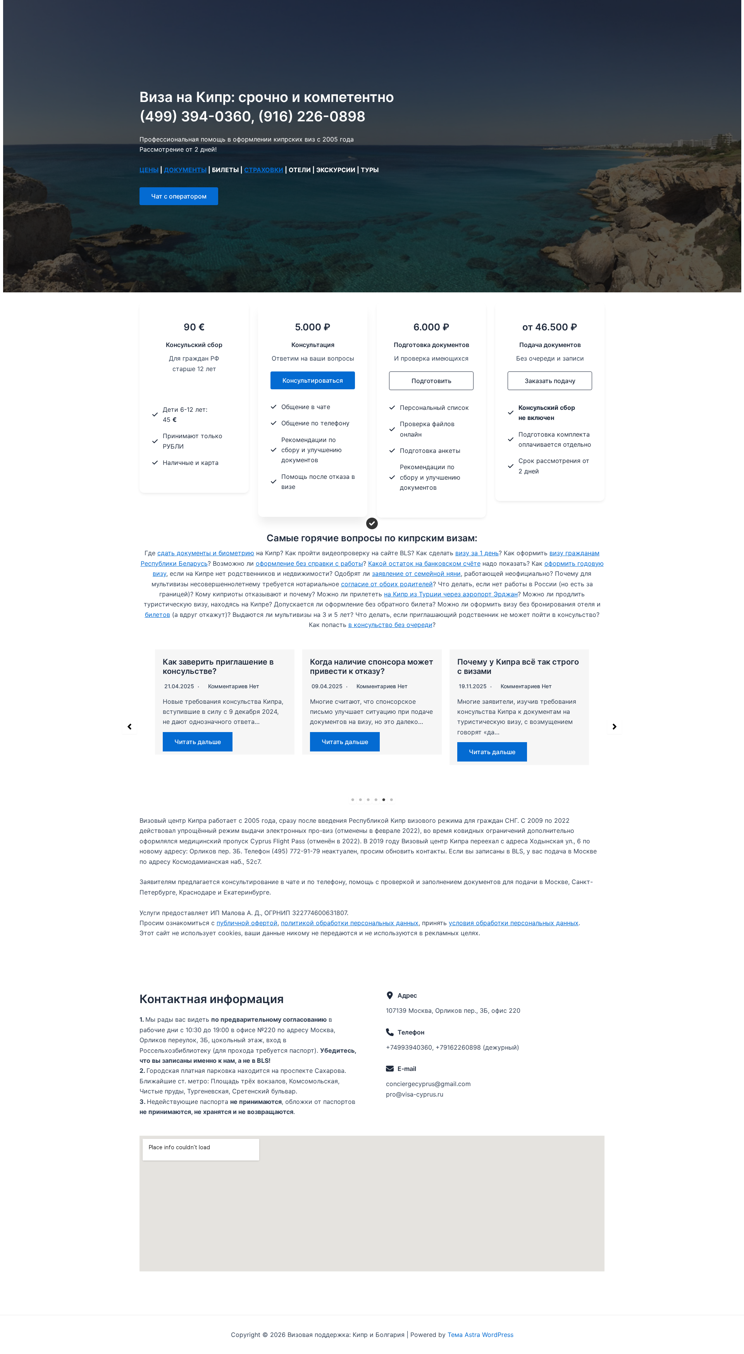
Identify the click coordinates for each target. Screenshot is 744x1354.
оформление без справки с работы (309, 563)
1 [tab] (352, 800)
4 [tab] (376, 800)
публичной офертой (247, 923)
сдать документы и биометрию (205, 553)
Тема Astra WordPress (480, 1334)
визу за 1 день (477, 553)
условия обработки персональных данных (514, 923)
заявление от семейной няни (416, 573)
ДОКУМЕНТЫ (185, 170)
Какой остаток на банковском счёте (424, 563)
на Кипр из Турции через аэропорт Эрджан (451, 594)
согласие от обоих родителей (387, 584)
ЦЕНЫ (149, 170)
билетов (157, 614)
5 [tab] (384, 800)
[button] (179, 196)
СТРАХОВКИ (263, 170)
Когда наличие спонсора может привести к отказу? (371, 666)
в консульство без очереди (390, 625)
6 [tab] (391, 800)
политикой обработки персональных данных (349, 923)
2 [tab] (360, 800)
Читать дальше (197, 742)
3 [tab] (368, 800)
